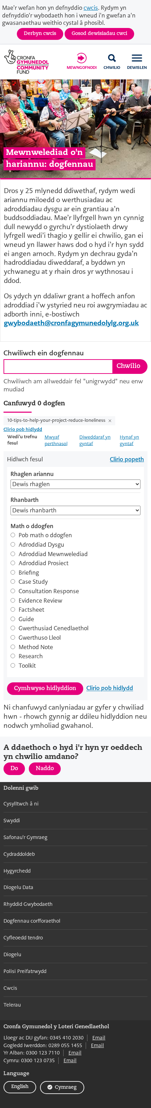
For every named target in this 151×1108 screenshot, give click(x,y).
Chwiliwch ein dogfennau (44, 353)
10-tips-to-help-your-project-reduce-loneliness (56, 420)
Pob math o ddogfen (45, 535)
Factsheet (31, 610)
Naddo (48, 770)
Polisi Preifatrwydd (25, 971)
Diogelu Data (18, 887)
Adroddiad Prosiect (43, 563)
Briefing (29, 573)
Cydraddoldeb (19, 854)
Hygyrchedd (17, 870)
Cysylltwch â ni (21, 803)
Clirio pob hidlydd (23, 429)
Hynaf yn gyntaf (129, 440)
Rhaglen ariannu (32, 474)
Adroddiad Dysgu (41, 545)
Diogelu (12, 954)
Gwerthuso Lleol (40, 638)
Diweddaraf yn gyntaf (95, 440)
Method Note (36, 647)
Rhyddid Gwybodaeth (28, 904)
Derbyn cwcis (40, 33)
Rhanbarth (25, 500)
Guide (26, 619)
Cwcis (10, 988)
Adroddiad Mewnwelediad (53, 554)
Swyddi (12, 820)
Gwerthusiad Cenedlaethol (53, 628)
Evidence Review (40, 601)
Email (98, 1037)
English (19, 1086)
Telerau (12, 1004)
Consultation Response (49, 591)
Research (31, 656)
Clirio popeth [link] (127, 459)
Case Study (33, 582)
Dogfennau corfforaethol (32, 920)
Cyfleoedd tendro (23, 937)
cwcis (91, 8)
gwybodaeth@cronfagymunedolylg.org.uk (71, 323)
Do (18, 770)
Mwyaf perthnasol (56, 440)
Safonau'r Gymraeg (25, 837)
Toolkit (27, 666)
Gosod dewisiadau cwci (99, 33)
